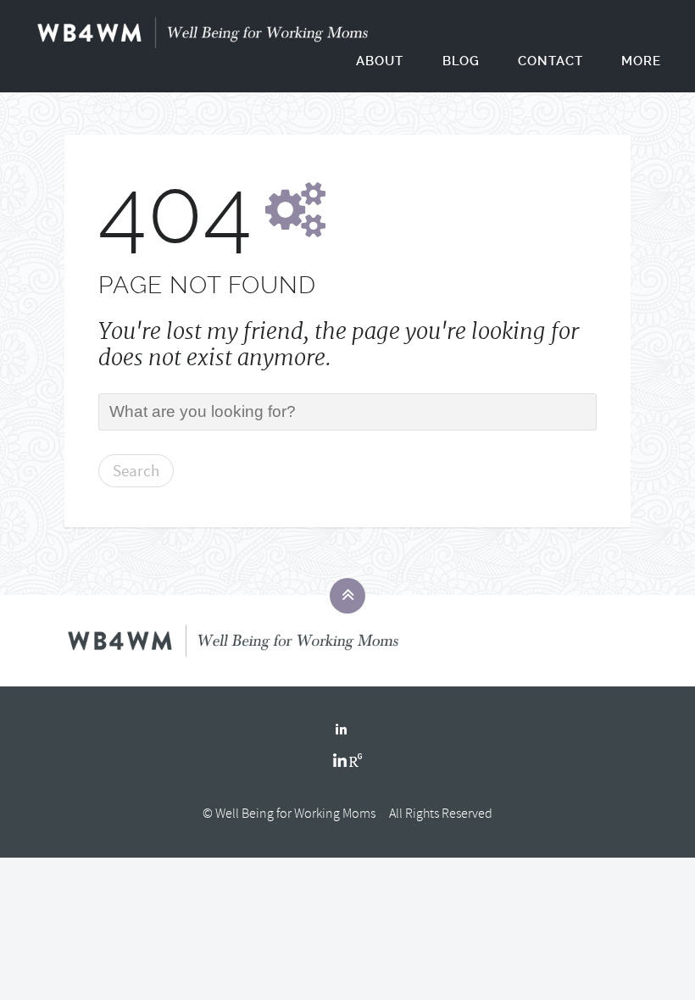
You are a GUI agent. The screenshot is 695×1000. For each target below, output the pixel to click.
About (379, 61)
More (641, 61)
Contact (550, 61)
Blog (461, 61)
